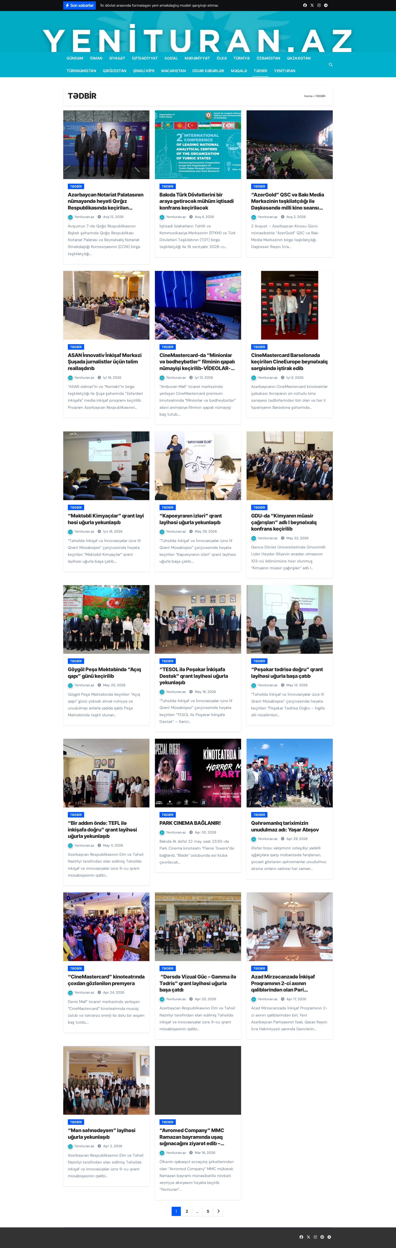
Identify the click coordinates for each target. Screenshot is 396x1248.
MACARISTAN (173, 70)
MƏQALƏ (239, 70)
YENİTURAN (284, 70)
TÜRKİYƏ (242, 58)
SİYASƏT (117, 58)
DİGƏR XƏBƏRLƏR (208, 70)
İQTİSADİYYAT (145, 58)
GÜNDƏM (75, 58)
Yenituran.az (84, 217)
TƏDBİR (260, 70)
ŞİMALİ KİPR (144, 70)
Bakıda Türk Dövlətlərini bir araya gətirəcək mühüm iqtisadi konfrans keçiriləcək (197, 201)
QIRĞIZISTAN (114, 70)
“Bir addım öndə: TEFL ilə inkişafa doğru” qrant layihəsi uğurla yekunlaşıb (102, 829)
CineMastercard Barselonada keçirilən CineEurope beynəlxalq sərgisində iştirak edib (289, 361)
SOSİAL (171, 58)
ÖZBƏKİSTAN (268, 58)
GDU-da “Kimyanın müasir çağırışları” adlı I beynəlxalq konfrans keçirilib (283, 522)
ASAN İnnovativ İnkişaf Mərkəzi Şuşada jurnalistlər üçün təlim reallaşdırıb (105, 361)
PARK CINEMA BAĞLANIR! (190, 823)
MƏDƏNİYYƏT (197, 58)
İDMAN (96, 58)
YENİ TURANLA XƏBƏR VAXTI (126, 1237)
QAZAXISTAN (299, 58)
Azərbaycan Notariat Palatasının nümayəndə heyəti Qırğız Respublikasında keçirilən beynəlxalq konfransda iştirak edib (105, 208)
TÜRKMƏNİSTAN (81, 70)
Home (308, 96)
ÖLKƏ (222, 58)
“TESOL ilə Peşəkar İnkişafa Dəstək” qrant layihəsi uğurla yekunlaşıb (194, 675)
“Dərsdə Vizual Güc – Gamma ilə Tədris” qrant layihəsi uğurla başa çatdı (198, 983)
